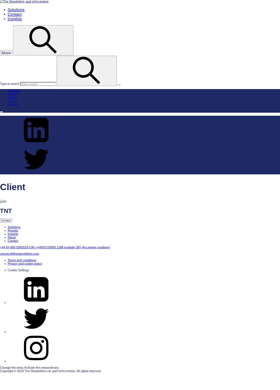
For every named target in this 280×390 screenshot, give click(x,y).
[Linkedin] (36, 302)
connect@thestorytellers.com (19, 253)
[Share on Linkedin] (36, 143)
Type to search (10, 83)
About (12, 101)
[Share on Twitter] (36, 172)
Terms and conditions (22, 260)
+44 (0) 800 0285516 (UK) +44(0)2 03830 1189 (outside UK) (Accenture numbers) (55, 247)
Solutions (16, 9)
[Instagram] (36, 361)
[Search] (87, 71)
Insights (15, 19)
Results (13, 94)
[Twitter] (36, 331)
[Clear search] (119, 84)
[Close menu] (1, 111)
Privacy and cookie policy (25, 263)
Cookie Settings (18, 270)
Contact (15, 14)
